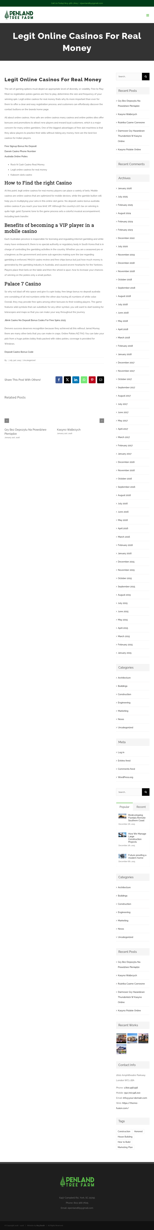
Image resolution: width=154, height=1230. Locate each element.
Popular (124, 806)
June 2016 (123, 511)
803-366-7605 (81, 1203)
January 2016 (125, 553)
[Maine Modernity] (132, 1038)
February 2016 (125, 545)
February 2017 (125, 445)
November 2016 (126, 470)
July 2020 (123, 246)
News (121, 719)
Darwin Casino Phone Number (20, 151)
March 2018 (124, 337)
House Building (125, 1137)
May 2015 (123, 619)
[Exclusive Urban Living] (143, 1038)
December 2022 (126, 238)
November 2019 (126, 254)
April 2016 (123, 528)
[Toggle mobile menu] (147, 15)
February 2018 (125, 346)
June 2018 (123, 312)
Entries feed (124, 760)
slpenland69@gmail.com (91, 3)
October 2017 (125, 379)
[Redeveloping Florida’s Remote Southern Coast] (122, 816)
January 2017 (124, 453)
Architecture (124, 677)
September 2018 (126, 288)
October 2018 (125, 279)
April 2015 (123, 628)
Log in (121, 752)
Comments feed (126, 769)
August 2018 (124, 296)
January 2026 (125, 188)
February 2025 (125, 205)
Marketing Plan (125, 1147)
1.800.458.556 (131, 1087)
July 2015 (123, 603)
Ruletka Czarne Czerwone (131, 122)
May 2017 (123, 420)
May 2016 (123, 520)
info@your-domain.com (135, 1098)
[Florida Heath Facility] (121, 1038)
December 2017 (126, 362)
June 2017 (123, 412)
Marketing (123, 711)
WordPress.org (125, 777)
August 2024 (124, 213)
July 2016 (123, 503)
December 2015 (126, 561)
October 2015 (125, 578)
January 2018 (125, 354)
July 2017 (123, 404)
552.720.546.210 (132, 1092)
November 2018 (126, 271)
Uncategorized (125, 727)
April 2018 (123, 329)
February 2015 (125, 644)
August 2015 (124, 595)
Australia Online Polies (16, 156)
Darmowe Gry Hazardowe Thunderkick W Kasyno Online (131, 135)
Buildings (122, 686)
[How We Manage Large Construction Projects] (122, 835)
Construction (124, 694)
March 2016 (124, 536)
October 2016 (125, 478)
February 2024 (125, 221)
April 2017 (123, 429)
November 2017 (126, 371)
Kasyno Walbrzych (69, 429)
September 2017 (126, 387)
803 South (41, 1226)
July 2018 (123, 304)
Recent (141, 806)
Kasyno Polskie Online (129, 149)
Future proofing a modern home (137, 856)
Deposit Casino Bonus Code (19, 352)
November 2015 (126, 570)
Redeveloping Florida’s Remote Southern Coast (137, 818)
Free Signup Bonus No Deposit (21, 146)
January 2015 (124, 653)
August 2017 (124, 395)
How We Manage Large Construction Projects (137, 837)
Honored (138, 1131)
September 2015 (126, 586)
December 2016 (126, 462)
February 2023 (125, 229)
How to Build (124, 1142)
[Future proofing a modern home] (122, 856)
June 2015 (123, 611)
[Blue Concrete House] (121, 1049)
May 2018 (123, 321)
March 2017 (124, 437)
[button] (7, 420)
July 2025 (123, 196)
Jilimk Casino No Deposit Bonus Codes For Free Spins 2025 (35, 320)
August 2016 (124, 495)
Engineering (124, 702)
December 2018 (126, 263)
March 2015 (124, 636)
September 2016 (126, 487)
